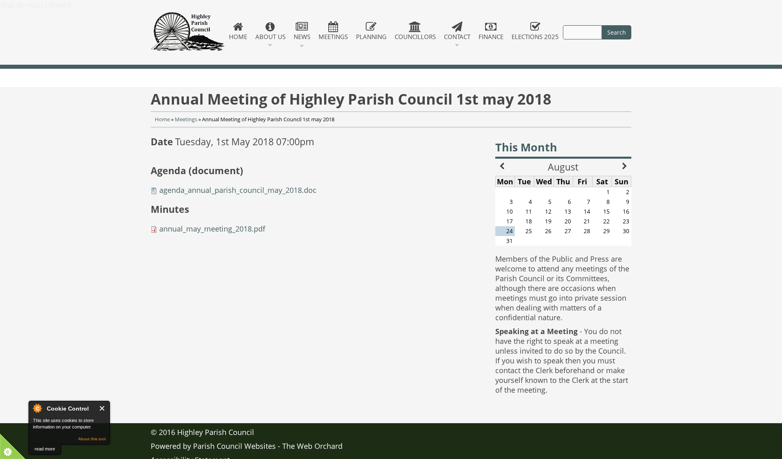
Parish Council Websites (234, 446)
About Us (270, 37)
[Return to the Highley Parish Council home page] (188, 32)
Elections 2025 (535, 37)
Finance (491, 37)
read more (45, 448)
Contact (457, 37)
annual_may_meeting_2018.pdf (212, 229)
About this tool (91, 439)
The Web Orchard (312, 446)
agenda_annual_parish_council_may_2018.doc (237, 190)
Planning (371, 37)
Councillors (415, 37)
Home (238, 37)
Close (102, 408)
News (302, 37)
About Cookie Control (37, 408)
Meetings (333, 37)
